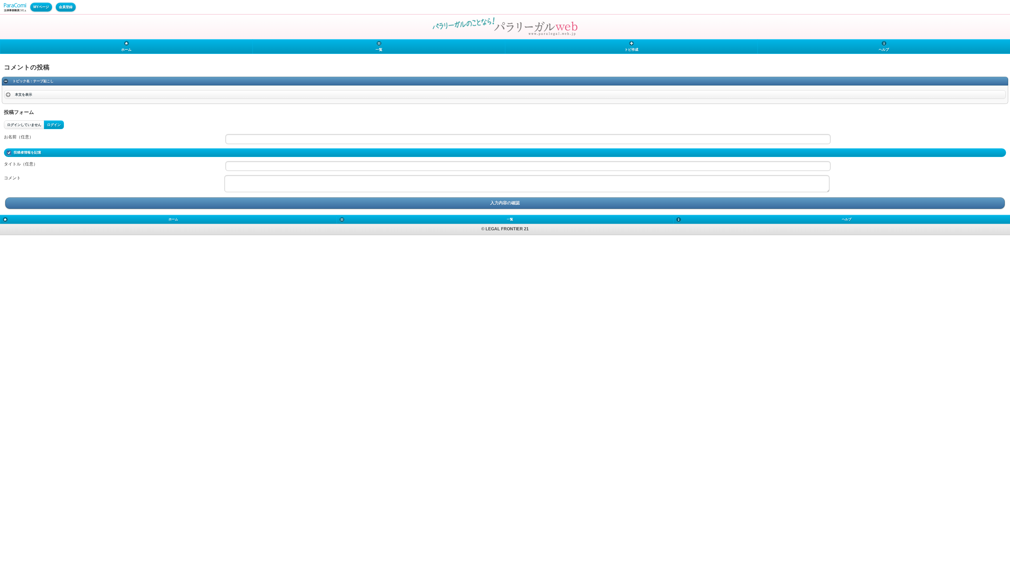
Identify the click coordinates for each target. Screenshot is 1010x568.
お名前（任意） (18, 137)
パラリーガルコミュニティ (15, 7)
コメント (12, 178)
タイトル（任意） (21, 164)
